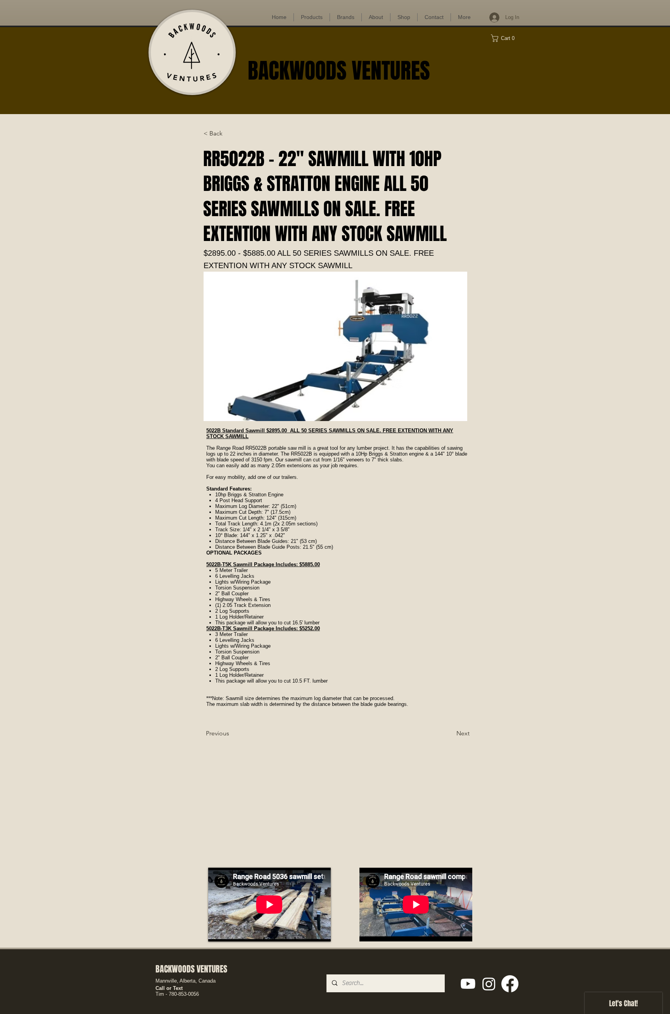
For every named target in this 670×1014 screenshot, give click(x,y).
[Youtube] (468, 983)
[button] (506, 38)
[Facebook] (509, 983)
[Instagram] (488, 983)
